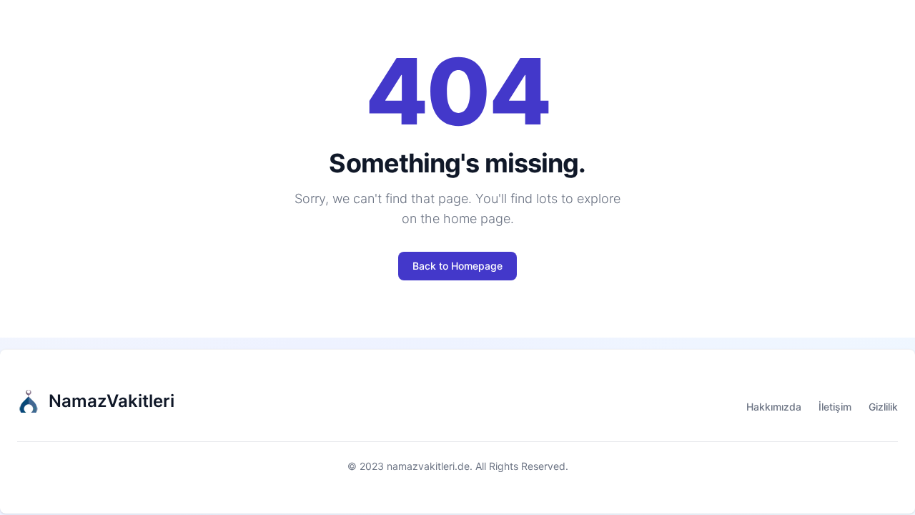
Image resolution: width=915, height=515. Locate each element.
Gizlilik (883, 407)
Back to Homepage (457, 266)
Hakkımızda (773, 407)
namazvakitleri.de (428, 466)
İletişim (834, 407)
